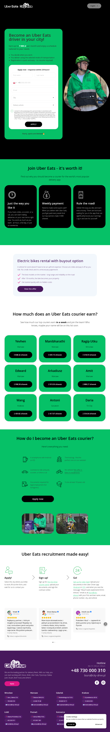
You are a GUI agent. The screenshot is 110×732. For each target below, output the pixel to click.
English (92, 6)
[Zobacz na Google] (9, 613)
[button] (4, 624)
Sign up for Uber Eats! (81, 582)
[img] (103, 682)
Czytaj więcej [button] (12, 633)
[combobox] (94, 5)
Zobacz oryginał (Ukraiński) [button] (17, 636)
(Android (76, 587)
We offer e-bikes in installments (73, 471)
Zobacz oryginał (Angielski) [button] (52, 636)
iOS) (84, 587)
